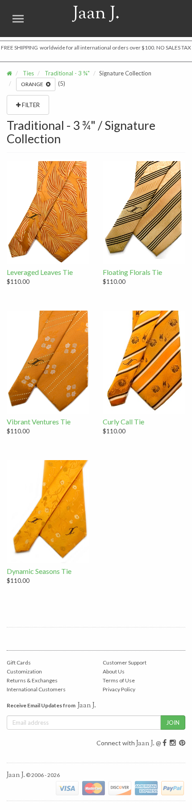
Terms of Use (119, 680)
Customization (24, 671)
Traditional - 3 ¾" (67, 73)
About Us (114, 671)
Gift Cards (19, 662)
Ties (28, 73)
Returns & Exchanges (32, 680)
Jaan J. (85, 18)
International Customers (36, 689)
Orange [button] (33, 84)
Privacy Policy (119, 689)
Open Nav (18, 18)
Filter (30, 104)
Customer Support (124, 662)
